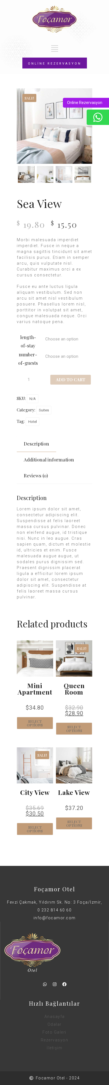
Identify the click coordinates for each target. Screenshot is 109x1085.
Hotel (32, 422)
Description (36, 443)
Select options (35, 723)
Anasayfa (54, 1016)
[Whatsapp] (45, 984)
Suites (44, 410)
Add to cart (70, 379)
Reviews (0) (36, 475)
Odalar (55, 1024)
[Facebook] (64, 984)
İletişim (54, 1048)
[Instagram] (54, 984)
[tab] (36, 444)
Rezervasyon (54, 1040)
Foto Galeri (54, 1032)
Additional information (49, 459)
